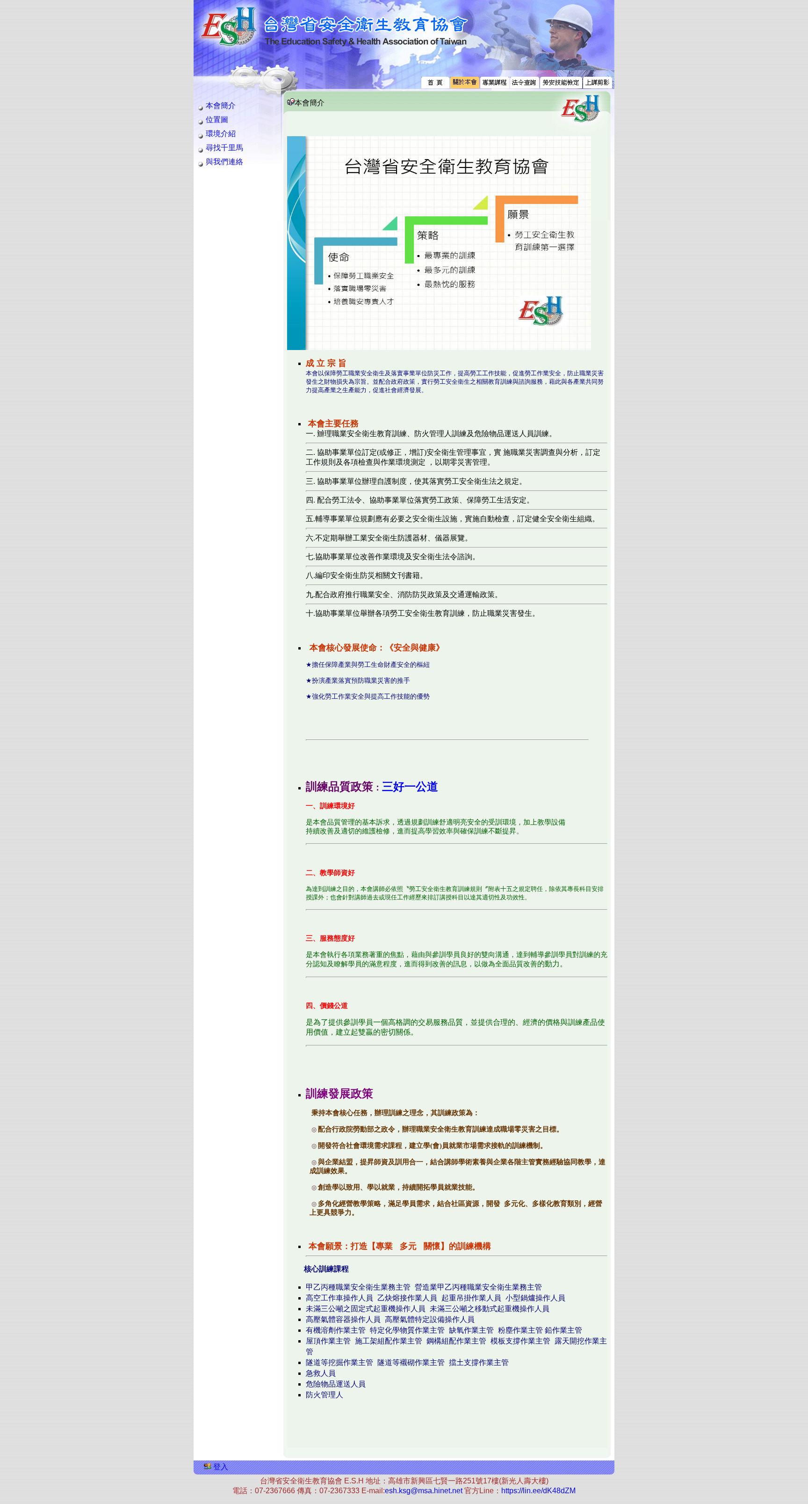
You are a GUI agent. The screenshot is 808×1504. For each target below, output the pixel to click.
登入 (220, 1467)
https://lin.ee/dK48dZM (538, 1491)
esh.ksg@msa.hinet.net (423, 1491)
